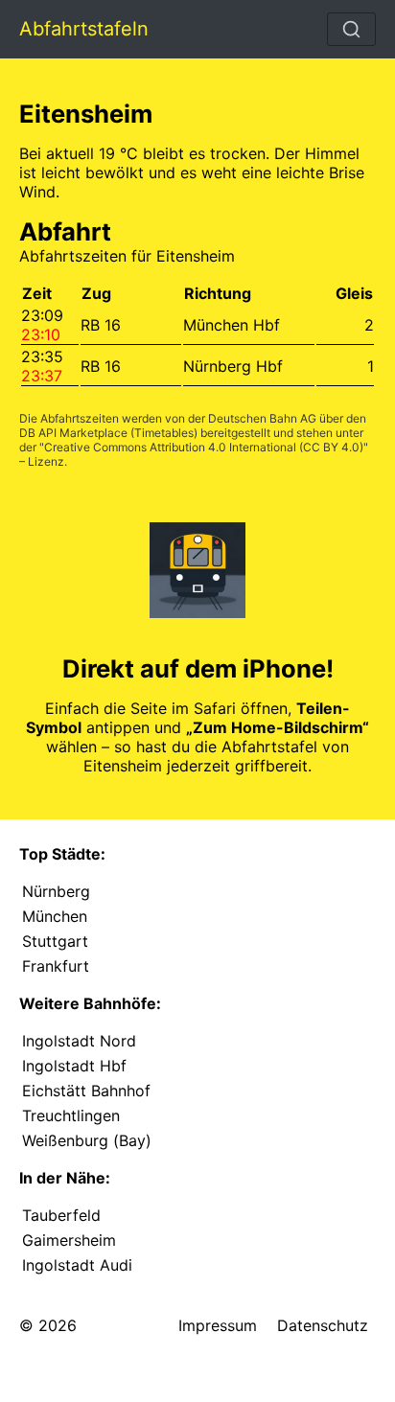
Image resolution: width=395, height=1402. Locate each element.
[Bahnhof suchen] (351, 29)
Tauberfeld (61, 1215)
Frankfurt (55, 966)
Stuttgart (55, 941)
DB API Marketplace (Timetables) (108, 432)
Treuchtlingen (71, 1115)
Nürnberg (56, 891)
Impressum (217, 1325)
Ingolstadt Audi (77, 1265)
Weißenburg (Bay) (86, 1140)
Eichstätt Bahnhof (86, 1090)
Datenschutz (322, 1325)
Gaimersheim (69, 1240)
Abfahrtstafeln (84, 28)
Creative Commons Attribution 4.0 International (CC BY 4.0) (203, 447)
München (54, 916)
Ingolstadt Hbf (74, 1065)
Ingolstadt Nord (79, 1040)
